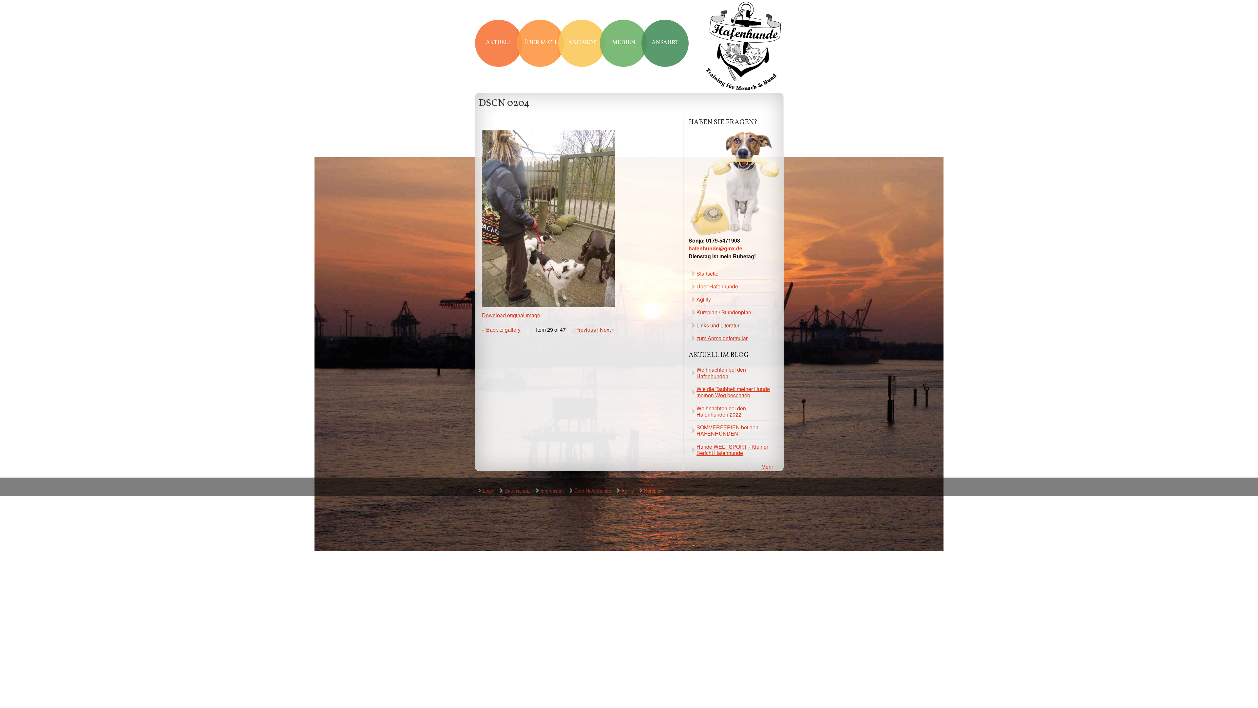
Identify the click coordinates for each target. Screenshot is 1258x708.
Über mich (540, 43)
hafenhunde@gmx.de (715, 248)
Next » (607, 329)
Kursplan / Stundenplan (723, 312)
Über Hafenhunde (717, 286)
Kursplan (653, 490)
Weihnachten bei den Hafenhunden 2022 (721, 411)
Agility (703, 299)
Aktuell (498, 43)
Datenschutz (517, 490)
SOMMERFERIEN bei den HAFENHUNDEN (727, 430)
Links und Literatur (717, 325)
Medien (623, 43)
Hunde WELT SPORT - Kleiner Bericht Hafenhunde (732, 450)
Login (488, 490)
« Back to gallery (501, 329)
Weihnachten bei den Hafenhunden (721, 373)
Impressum (552, 490)
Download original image (511, 315)
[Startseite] (743, 47)
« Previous (583, 329)
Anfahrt (665, 43)
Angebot (582, 43)
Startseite (707, 273)
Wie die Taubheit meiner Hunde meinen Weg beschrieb (733, 392)
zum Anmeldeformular (722, 338)
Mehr (767, 466)
